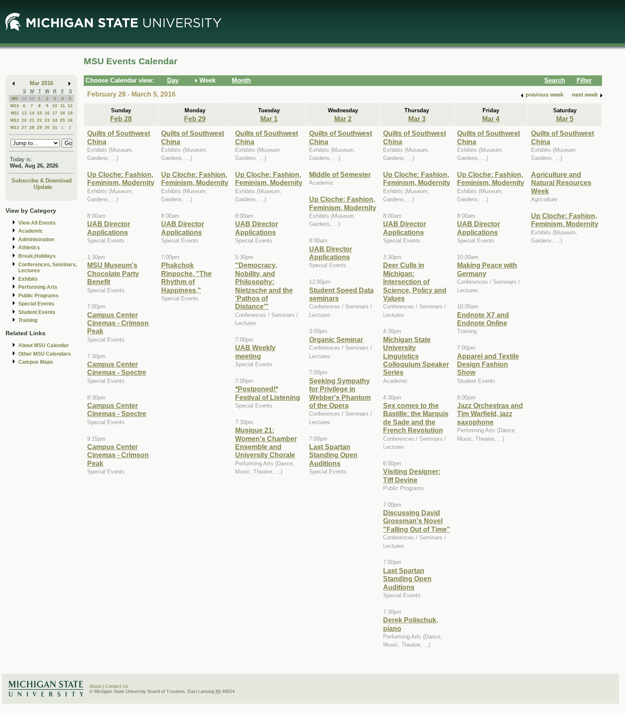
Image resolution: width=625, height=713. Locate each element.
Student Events (36, 312)
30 (47, 127)
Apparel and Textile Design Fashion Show (488, 364)
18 (62, 113)
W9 (14, 98)
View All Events (37, 223)
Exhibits (28, 279)
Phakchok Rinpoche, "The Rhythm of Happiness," (186, 277)
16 (47, 113)
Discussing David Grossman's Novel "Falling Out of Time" (416, 521)
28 (24, 98)
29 (31, 98)
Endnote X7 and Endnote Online (483, 319)
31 (54, 127)
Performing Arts (37, 287)
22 (39, 120)
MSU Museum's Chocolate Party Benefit (113, 273)
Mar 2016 (41, 83)
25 (62, 120)
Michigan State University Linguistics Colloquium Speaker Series (416, 356)
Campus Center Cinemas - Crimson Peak (118, 323)
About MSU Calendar (43, 345)
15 (39, 113)
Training (27, 320)
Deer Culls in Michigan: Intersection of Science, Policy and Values (414, 281)
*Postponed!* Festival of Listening (267, 393)
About (95, 686)
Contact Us (116, 686)
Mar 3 (417, 119)
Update (43, 187)
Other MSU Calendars (44, 354)
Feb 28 (121, 119)
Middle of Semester (340, 174)
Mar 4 (491, 119)
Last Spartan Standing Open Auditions (333, 455)
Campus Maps (35, 362)
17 (54, 113)
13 (24, 113)
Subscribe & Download (41, 180)
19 (70, 113)
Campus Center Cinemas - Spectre (116, 368)
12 (70, 105)
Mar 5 (565, 119)
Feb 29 (195, 119)
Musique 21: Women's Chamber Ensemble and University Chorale (266, 442)
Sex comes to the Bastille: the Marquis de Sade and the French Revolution (416, 418)
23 (47, 120)
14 (31, 113)
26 (70, 120)
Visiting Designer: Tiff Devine (411, 475)
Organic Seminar (336, 339)
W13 (14, 127)
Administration (36, 239)
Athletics (29, 248)
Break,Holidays (37, 256)
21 (31, 120)
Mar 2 (343, 119)
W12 (14, 120)
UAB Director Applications (108, 228)
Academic (30, 231)
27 (24, 127)
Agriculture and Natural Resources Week (561, 183)
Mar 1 (269, 119)
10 (54, 105)
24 (54, 120)
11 (62, 105)
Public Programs (38, 296)
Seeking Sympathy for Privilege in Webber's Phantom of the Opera (340, 393)
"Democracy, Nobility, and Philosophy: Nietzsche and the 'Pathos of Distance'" (264, 285)
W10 (14, 105)
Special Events (36, 304)
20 (24, 120)
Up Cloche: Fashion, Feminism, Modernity (120, 178)
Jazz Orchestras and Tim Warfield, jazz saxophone (490, 414)
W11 (15, 113)
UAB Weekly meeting (255, 351)
